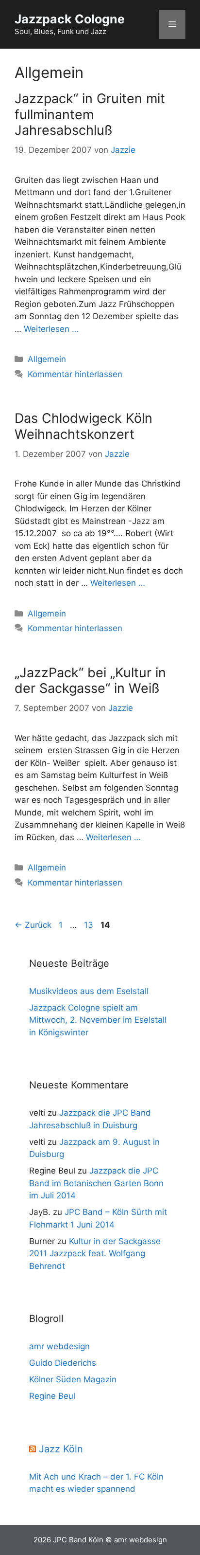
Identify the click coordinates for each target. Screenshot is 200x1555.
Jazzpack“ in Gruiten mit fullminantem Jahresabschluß (90, 114)
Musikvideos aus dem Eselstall (89, 991)
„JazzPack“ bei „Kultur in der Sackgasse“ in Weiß (90, 680)
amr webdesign (59, 1346)
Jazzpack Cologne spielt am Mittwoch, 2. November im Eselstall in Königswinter (98, 1020)
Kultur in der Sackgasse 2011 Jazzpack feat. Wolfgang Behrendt (95, 1253)
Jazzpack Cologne (70, 19)
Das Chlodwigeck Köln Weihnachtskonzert (83, 426)
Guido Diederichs (62, 1363)
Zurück (33, 925)
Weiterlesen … (51, 329)
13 (89, 925)
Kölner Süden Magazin (73, 1379)
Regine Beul (52, 1396)
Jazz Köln (61, 1449)
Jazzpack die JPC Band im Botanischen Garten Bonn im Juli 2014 (96, 1183)
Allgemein (47, 359)
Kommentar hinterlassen (75, 374)
